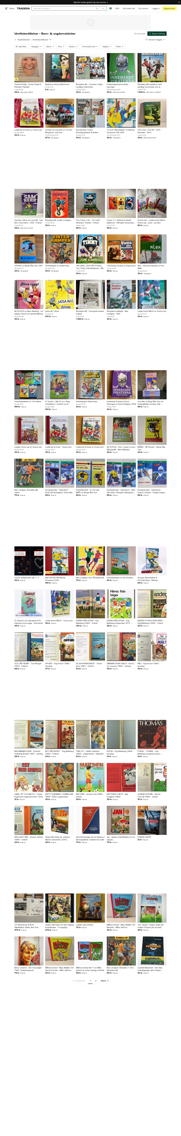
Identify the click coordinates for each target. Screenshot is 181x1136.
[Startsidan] (23, 8)
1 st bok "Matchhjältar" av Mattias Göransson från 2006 (121, 131)
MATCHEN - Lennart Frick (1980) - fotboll (90, 795)
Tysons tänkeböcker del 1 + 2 (26, 578)
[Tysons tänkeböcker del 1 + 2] (28, 560)
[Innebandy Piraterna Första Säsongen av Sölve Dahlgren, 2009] (121, 384)
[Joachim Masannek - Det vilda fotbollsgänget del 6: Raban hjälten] (152, 951)
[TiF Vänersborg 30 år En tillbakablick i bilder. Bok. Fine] (28, 908)
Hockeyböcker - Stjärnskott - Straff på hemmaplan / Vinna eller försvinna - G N (59, 491)
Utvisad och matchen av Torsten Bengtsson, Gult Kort (58, 131)
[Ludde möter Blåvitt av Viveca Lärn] (152, 294)
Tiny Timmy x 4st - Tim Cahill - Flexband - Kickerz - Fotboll (88, 221)
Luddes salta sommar (84, 925)
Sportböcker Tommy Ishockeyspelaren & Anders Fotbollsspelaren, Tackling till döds (90, 131)
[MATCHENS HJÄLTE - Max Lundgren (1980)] (121, 777)
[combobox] (65, 8)
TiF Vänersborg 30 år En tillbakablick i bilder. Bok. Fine (26, 926)
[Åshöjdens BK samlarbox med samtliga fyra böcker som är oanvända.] (152, 67)
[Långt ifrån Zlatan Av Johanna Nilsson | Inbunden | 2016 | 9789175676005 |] (59, 820)
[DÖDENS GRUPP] (152, 820)
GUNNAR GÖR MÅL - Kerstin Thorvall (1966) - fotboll (149, 795)
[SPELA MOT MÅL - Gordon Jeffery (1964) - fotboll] (28, 820)
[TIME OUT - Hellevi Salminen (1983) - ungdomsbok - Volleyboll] (90, 734)
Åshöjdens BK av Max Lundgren (58, 220)
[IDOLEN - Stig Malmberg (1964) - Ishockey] (121, 734)
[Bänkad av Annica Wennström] (59, 67)
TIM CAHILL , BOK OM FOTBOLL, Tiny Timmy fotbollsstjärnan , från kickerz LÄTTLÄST (90, 267)
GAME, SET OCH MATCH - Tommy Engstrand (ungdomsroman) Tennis (28, 795)
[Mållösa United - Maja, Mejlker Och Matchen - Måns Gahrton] (121, 908)
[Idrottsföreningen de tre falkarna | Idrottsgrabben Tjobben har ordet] (90, 820)
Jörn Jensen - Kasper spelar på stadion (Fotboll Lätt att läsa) (150, 926)
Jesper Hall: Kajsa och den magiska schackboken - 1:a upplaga (59, 926)
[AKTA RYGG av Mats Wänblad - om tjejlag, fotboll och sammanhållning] (28, 294)
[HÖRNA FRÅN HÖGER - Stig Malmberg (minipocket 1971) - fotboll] (121, 603)
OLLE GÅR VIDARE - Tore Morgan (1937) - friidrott (27, 664)
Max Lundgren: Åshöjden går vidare (26, 491)
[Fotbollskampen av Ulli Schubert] (121, 560)
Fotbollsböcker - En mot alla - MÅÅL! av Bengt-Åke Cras (88, 491)
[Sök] (96, 8)
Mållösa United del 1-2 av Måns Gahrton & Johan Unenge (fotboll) (90, 969)
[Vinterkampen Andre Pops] (90, 384)
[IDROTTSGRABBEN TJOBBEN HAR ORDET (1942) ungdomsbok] (59, 777)
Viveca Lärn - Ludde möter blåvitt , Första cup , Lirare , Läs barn (152, 221)
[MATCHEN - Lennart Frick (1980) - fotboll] (90, 777)
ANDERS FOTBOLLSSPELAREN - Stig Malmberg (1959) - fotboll (151, 622)
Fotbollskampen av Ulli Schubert (120, 578)
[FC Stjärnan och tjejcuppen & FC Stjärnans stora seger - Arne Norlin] (28, 603)
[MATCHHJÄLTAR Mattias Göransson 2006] (59, 560)
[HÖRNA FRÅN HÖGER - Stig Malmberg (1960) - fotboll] (90, 603)
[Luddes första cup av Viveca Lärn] (28, 430)
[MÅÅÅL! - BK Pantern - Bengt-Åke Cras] (152, 430)
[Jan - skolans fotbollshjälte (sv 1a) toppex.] (121, 820)
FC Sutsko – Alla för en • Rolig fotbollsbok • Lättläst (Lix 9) (57, 402)
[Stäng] (179, 2)
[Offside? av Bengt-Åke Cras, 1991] (28, 248)
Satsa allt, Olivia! (52, 311)
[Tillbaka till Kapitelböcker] (15, 39)
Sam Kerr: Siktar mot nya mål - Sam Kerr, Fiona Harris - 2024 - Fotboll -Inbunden (28, 221)
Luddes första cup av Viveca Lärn (28, 447)
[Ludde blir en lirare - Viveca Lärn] (59, 430)
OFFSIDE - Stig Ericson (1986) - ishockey (58, 664)
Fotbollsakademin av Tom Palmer (27, 401)
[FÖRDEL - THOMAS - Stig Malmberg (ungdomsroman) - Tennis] (152, 734)
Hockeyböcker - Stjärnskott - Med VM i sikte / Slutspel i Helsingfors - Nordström (121, 491)
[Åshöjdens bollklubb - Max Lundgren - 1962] (121, 294)
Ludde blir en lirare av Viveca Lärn (28, 130)
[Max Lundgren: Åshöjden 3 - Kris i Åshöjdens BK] (121, 951)
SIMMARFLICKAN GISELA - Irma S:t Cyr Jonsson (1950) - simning (121, 664)
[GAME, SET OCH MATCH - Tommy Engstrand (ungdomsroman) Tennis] (28, 777)
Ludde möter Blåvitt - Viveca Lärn (59, 621)
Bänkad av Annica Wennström (57, 84)
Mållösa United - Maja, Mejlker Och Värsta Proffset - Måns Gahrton (59, 969)
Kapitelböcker (24, 40)
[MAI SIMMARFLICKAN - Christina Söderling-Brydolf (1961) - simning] (28, 734)
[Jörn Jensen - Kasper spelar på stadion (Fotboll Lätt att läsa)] (152, 908)
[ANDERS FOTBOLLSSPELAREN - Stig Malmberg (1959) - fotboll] (152, 603)
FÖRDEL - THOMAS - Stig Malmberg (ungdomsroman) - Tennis (149, 752)
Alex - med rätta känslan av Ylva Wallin (151, 267)
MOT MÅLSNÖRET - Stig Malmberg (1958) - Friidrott (59, 752)
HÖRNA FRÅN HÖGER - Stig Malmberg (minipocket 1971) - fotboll (119, 622)
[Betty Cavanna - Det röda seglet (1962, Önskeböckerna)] (28, 951)
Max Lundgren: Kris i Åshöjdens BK (90, 578)
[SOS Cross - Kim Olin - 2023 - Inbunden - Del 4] (152, 113)
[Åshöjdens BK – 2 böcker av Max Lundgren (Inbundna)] (90, 67)
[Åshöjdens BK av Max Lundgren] (59, 203)
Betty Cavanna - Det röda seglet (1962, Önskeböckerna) (28, 969)
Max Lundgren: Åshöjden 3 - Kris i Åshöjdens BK (120, 969)
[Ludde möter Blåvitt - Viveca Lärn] (59, 603)
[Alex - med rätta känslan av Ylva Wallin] (152, 248)
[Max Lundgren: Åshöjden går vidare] (28, 473)
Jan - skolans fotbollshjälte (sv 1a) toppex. (121, 838)
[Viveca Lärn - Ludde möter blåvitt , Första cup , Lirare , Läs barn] (152, 203)
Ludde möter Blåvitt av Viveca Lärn (152, 311)
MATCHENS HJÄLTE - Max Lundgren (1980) (117, 795)
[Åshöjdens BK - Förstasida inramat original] (90, 294)
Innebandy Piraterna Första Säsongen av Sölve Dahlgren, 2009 (121, 402)
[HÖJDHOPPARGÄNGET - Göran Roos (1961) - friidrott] (90, 646)
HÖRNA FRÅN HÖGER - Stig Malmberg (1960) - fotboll (87, 622)
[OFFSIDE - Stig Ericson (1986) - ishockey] (59, 646)
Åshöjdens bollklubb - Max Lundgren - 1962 (117, 312)
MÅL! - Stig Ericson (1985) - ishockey (149, 664)
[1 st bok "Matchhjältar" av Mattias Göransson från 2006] (121, 113)
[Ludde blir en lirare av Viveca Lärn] (28, 113)
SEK (117, 8)
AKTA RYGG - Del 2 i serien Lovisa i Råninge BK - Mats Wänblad (121, 448)
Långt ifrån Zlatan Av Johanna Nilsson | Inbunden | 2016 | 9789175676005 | (57, 838)
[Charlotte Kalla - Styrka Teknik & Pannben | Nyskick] (28, 67)
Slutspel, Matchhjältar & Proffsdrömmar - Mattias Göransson (148, 579)
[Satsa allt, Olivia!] (59, 294)
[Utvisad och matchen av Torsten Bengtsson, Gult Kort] (59, 113)
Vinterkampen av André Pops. (57, 266)
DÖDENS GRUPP (144, 837)
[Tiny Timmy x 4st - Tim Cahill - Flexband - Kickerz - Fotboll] (90, 203)
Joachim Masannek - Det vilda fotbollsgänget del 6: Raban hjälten (150, 969)
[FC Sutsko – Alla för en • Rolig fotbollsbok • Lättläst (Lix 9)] (59, 384)
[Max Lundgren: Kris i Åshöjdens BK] (90, 560)
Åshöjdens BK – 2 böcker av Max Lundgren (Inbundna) (89, 85)
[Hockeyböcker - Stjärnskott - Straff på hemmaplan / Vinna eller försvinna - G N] (59, 473)
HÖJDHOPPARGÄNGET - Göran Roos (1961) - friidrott (89, 664)
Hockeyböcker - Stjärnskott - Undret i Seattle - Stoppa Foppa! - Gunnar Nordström (152, 491)
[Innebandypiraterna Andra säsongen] (121, 67)
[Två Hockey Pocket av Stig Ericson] (121, 248)
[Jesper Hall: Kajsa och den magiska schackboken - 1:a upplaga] (59, 908)
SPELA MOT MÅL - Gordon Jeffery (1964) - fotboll (28, 838)
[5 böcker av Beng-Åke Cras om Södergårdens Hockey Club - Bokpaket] (152, 384)
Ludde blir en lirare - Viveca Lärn (58, 447)
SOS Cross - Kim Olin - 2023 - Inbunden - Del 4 (149, 131)
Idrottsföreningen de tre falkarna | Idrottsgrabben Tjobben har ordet (90, 838)
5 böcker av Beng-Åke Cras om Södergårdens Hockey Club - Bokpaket (150, 402)
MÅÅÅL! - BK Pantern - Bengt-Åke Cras (151, 448)
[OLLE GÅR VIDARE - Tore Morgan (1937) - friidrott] (28, 646)
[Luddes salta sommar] (90, 908)
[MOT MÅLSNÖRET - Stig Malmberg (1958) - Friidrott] (59, 734)
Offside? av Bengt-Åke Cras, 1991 (28, 266)
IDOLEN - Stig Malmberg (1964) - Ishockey (120, 752)
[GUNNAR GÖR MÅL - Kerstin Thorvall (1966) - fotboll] (152, 777)
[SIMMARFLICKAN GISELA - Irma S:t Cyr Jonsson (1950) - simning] (121, 646)
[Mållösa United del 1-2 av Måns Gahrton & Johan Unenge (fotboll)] (90, 951)
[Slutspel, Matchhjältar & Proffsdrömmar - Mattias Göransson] (152, 560)
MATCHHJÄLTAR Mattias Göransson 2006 (55, 579)
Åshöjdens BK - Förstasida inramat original (90, 312)
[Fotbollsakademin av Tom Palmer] (28, 384)
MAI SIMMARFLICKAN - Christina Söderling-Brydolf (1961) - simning (28, 752)
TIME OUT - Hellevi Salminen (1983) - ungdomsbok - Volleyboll (89, 752)
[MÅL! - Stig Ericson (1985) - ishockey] (152, 646)
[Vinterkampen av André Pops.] (59, 248)
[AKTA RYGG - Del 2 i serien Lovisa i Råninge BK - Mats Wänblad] (121, 430)
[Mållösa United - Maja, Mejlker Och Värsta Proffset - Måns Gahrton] (59, 951)
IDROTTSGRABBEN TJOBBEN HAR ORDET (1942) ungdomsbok (59, 795)
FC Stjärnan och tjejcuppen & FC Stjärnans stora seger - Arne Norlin (28, 622)
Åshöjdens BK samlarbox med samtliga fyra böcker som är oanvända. (150, 85)
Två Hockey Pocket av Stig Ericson (121, 266)
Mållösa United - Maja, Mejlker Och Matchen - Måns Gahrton (121, 926)
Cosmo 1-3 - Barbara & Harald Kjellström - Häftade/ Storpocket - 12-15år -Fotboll (121, 221)
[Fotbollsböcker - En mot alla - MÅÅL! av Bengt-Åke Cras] (90, 473)
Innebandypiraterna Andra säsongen (117, 85)
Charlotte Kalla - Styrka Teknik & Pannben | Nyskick (27, 85)
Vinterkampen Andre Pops (86, 401)
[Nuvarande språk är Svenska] (110, 8)
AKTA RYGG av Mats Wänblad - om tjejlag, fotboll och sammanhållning (28, 312)
